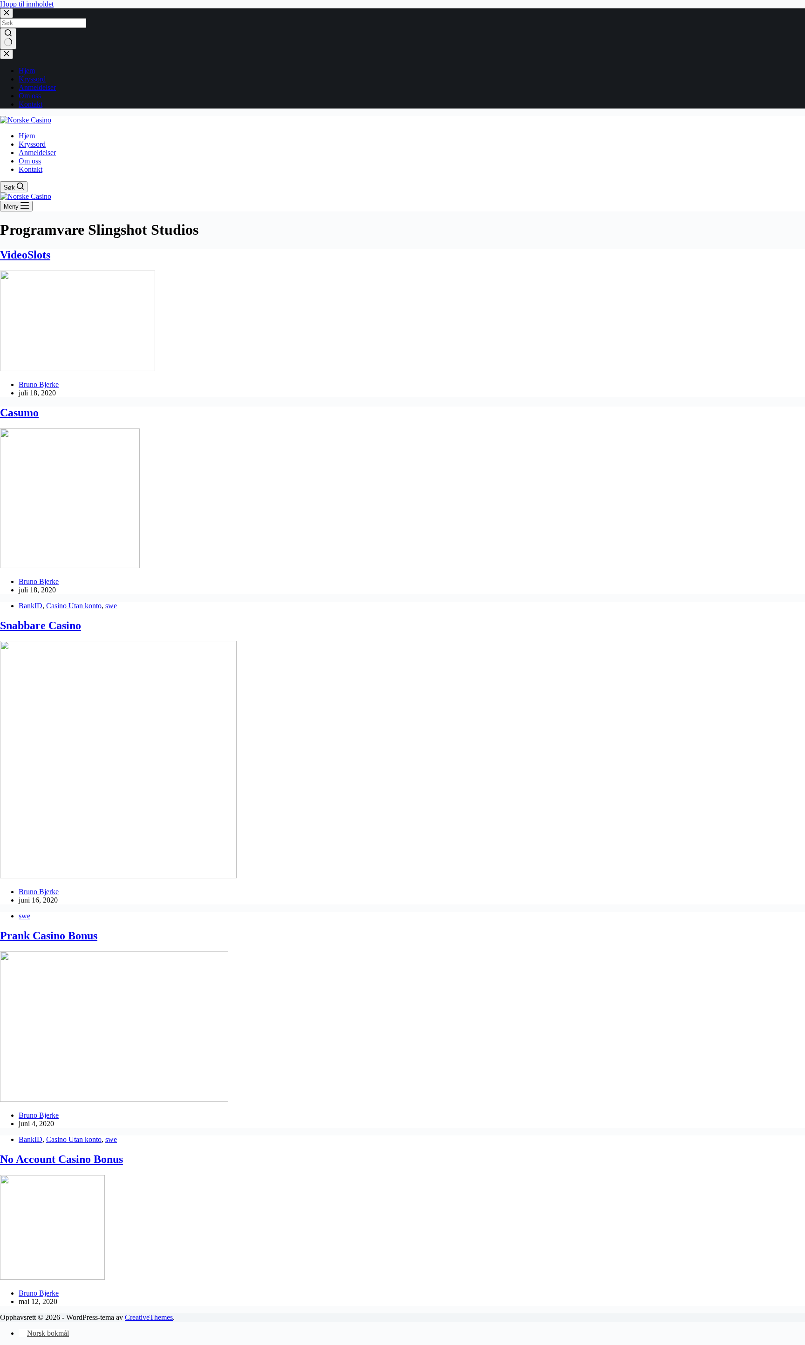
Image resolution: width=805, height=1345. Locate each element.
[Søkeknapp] (8, 38)
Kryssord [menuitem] (32, 79)
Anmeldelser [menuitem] (37, 87)
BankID (30, 606)
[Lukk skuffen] (6, 54)
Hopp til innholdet (27, 4)
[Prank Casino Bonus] (114, 1099)
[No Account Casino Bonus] (52, 1277)
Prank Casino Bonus (48, 936)
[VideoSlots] (77, 369)
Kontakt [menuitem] (30, 104)
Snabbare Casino (40, 625)
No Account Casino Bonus (61, 1159)
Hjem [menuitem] (27, 71)
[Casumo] (70, 566)
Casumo (19, 413)
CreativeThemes (149, 1317)
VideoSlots (25, 255)
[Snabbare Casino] (118, 876)
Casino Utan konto (74, 606)
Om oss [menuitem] (30, 96)
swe (111, 606)
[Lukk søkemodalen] (6, 13)
